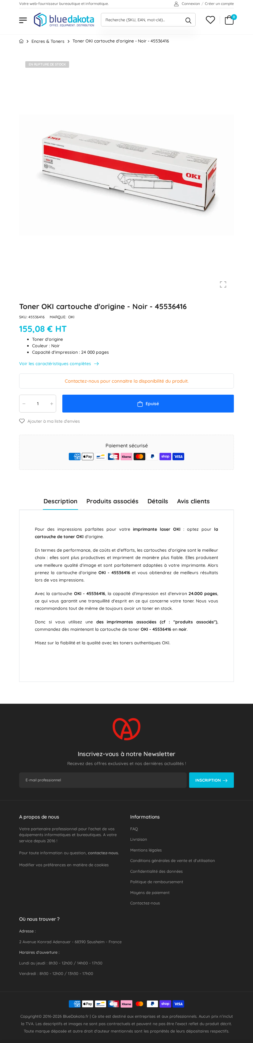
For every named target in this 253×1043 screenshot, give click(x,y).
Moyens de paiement (150, 892)
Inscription (208, 780)
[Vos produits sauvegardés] (210, 20)
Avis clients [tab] (193, 501)
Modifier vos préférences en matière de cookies (64, 864)
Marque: (58, 317)
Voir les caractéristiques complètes (55, 363)
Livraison (138, 839)
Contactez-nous (145, 902)
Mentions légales (146, 850)
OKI (71, 317)
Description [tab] (60, 501)
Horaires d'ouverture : (39, 952)
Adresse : (27, 930)
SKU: (23, 317)
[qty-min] (23, 404)
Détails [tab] (157, 501)
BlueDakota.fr (76, 1016)
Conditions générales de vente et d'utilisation (172, 860)
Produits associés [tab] (112, 501)
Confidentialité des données (156, 871)
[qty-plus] (51, 404)
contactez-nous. (103, 852)
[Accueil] (21, 41)
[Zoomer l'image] (223, 284)
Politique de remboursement (156, 881)
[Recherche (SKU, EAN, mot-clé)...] (188, 19)
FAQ (134, 828)
